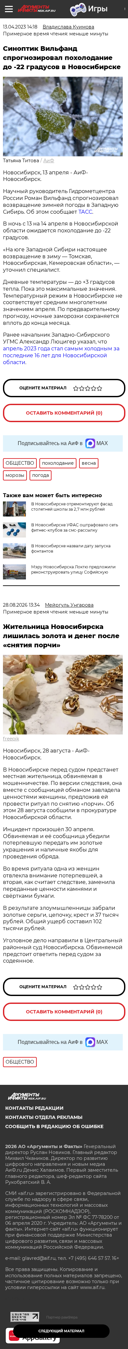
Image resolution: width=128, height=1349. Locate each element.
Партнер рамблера (61, 1317)
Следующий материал (61, 1331)
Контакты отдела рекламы (43, 1117)
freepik (11, 739)
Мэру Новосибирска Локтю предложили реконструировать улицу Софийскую (73, 569)
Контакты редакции (34, 1108)
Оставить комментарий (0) (64, 413)
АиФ (48, 161)
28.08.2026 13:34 (21, 605)
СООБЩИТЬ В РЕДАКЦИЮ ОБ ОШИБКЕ (54, 1126)
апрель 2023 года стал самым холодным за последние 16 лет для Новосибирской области (61, 355)
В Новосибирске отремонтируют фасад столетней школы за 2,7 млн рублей (72, 506)
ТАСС (85, 212)
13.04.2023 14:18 (20, 27)
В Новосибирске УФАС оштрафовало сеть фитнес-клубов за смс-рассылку (74, 527)
